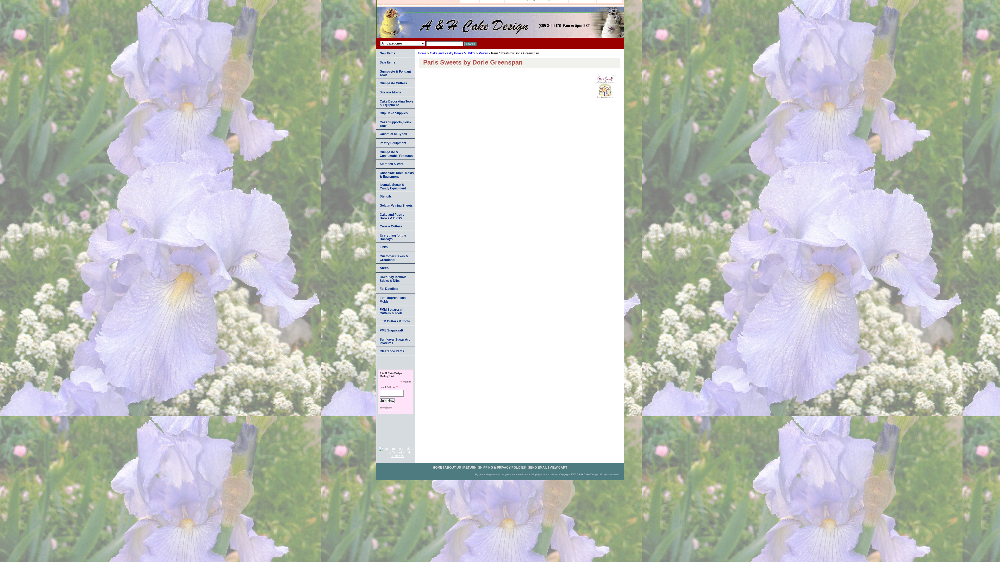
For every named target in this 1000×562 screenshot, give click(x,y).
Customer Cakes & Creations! (394, 258)
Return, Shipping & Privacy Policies (494, 467)
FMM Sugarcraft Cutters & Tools (391, 311)
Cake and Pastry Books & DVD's (453, 53)
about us (453, 467)
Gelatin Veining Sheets (396, 205)
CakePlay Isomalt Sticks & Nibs (393, 279)
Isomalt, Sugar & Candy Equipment (393, 186)
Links (384, 247)
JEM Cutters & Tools (395, 321)
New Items (387, 53)
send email (537, 467)
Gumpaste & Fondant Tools (395, 73)
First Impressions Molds (393, 299)
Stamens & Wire (392, 164)
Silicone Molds (390, 92)
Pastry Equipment (393, 143)
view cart (558, 467)
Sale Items (387, 62)
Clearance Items (392, 351)
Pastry (483, 53)
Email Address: (388, 387)
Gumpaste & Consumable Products (396, 154)
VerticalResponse (390, 410)
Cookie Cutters (391, 226)
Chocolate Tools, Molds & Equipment (397, 174)
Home (422, 53)
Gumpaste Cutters (393, 83)
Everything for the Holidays (393, 237)
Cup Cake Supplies (394, 113)
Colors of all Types (393, 134)
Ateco (384, 268)
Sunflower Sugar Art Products (395, 341)
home (437, 467)
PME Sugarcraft (391, 330)
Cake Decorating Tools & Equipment (396, 103)
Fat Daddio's (389, 289)
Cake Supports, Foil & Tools (396, 124)
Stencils (386, 196)
